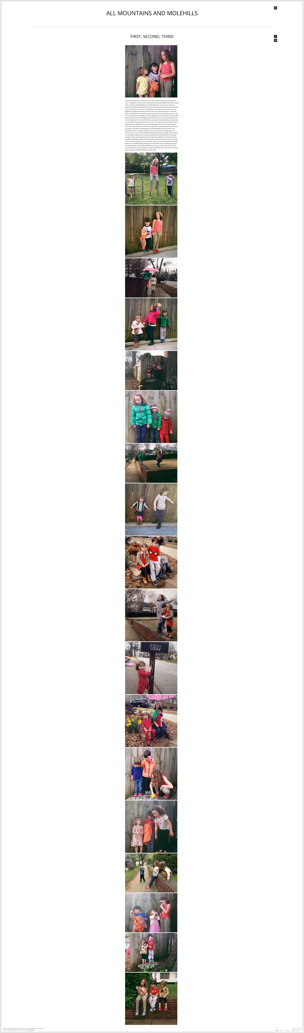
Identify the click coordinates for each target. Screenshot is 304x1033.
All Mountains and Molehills (152, 13)
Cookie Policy (31, 1030)
